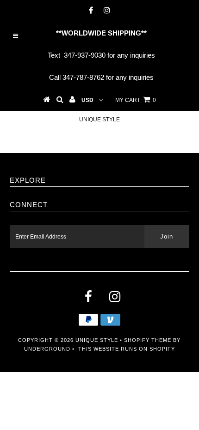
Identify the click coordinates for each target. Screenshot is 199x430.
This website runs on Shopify (126, 349)
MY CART (135, 100)
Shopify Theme (147, 340)
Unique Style (99, 119)
